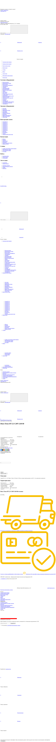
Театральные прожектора (7, 102)
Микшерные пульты (6, 110)
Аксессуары (5, 73)
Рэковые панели (6, 163)
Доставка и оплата (6, 371)
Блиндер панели (6, 82)
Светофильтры (5, 100)
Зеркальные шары (6, 88)
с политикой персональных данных (13, 625)
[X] (2, 450)
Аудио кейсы (5, 158)
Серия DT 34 (5, 128)
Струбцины (5, 162)
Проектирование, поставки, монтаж (9, 372)
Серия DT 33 (5, 127)
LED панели (7, 260)
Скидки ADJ (5, 377)
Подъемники (5, 132)
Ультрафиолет (5, 103)
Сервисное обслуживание (7, 375)
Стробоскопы (7, 263)
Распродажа (5, 77)
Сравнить (21, 237)
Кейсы (4, 71)
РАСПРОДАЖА (3, 186)
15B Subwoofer (7, 34)
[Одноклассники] (4, 450)
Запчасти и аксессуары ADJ (8, 97)
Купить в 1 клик (3, 473)
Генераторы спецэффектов (8, 85)
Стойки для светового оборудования (9, 148)
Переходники (7, 326)
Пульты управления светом (10, 262)
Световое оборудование (7, 241)
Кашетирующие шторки (7, 90)
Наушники (5, 114)
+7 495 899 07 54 (3, 578)
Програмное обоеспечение (8, 75)
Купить (2, 472)
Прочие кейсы (5, 157)
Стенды (4, 133)
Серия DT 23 (5, 123)
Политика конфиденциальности (9, 374)
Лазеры (4, 91)
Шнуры (4, 139)
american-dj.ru (8, 669)
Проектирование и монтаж (8, 166)
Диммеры (4, 87)
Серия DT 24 (5, 124)
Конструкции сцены (6, 65)
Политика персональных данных (6, 589)
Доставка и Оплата (6, 165)
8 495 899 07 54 (3, 11)
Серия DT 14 (5, 121)
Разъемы (4, 140)
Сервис (4, 167)
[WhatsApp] (7, 450)
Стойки (4, 69)
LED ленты (7, 261)
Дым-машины (5, 86)
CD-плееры (5, 111)
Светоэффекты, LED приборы (8, 101)
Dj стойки (4, 151)
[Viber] (8, 450)
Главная (1, 420)
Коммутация (5, 67)
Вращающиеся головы (7, 83)
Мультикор (7, 327)
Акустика (4, 108)
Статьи (4, 378)
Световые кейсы (6, 156)
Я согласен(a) (11, 625)
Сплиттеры (5, 98)
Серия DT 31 (5, 125)
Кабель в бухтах (8, 329)
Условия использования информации (10, 376)
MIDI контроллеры (6, 116)
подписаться (13, 623)
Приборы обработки (6, 113)
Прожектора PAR (6, 96)
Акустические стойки (7, 150)
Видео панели (5, 84)
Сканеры (4, 99)
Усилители (5, 109)
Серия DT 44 (5, 130)
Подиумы (4, 131)
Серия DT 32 (5, 126)
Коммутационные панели (9, 328)
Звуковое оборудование (7, 63)
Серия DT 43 (5, 129)
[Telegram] (5, 450)
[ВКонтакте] (1, 450)
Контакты (4, 168)
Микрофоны (5, 112)
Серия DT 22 (5, 122)
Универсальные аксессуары (8, 134)
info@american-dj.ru (4, 22)
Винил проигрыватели (7, 115)
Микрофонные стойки (7, 149)
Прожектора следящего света (8, 95)
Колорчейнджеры (6, 89)
